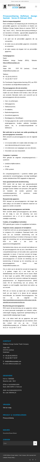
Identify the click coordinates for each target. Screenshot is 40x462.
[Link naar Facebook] (35, 459)
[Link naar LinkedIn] (30, 459)
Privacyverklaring (8, 418)
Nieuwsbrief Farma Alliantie (10, 433)
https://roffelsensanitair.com (11, 63)
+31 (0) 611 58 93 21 (11, 355)
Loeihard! (5, 457)
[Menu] (36, 6)
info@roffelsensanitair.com (13, 361)
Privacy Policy (11, 457)
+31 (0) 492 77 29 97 (11, 358)
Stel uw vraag (7, 407)
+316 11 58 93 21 (25, 1)
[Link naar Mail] (32, 459)
